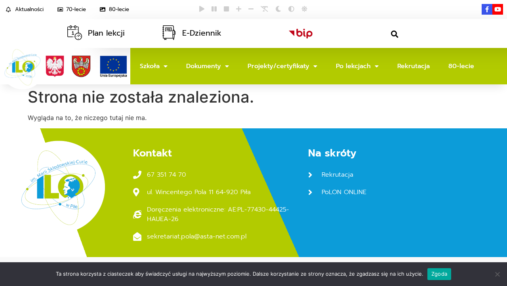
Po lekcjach (353, 66)
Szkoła (150, 66)
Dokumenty (203, 66)
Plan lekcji (106, 33)
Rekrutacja (413, 66)
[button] (394, 34)
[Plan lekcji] (74, 32)
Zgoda (439, 274)
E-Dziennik (201, 33)
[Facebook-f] (487, 9)
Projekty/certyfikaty (278, 66)
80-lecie (461, 66)
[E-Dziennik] (169, 32)
